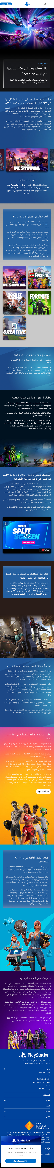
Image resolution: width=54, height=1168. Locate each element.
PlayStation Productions (41, 1082)
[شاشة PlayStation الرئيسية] (27, 4)
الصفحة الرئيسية (45, 1061)
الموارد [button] (47, 1111)
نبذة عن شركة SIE (44, 1072)
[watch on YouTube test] (44, 550)
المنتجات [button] (46, 1095)
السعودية (43, 1149)
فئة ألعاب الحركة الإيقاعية (16, 188)
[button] (27, 535)
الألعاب (35, 1061)
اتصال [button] (48, 1116)
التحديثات (45, 224)
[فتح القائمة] (51, 4)
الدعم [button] (48, 1106)
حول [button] (48, 1069)
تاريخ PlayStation (44, 1089)
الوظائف (47, 1076)
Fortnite (27, 1061)
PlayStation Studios (43, 1079)
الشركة (48, 1085)
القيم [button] (48, 1100)
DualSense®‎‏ (20, 492)
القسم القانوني (47, 1153)
